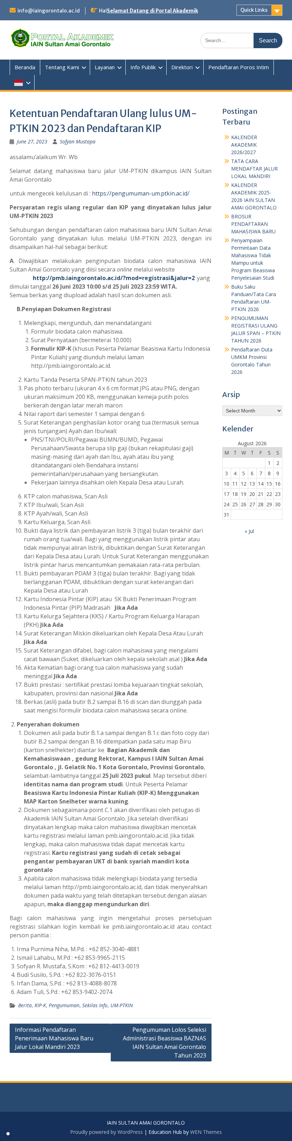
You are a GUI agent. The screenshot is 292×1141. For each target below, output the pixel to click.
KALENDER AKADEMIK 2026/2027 (244, 145)
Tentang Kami (62, 67)
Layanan (105, 67)
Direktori (182, 67)
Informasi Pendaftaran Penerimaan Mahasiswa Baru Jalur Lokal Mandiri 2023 (54, 1038)
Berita (25, 1005)
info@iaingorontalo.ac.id (48, 10)
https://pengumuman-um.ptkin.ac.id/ (140, 193)
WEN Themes (206, 1132)
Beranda (25, 67)
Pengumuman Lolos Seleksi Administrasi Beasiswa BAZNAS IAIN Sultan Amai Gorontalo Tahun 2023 (164, 1042)
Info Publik (143, 67)
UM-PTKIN (121, 1005)
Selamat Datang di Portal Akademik (152, 10)
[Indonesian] (22, 82)
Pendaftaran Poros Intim (238, 67)
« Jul (249, 531)
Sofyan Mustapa (77, 141)
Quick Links (253, 10)
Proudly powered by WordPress (106, 1132)
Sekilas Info (95, 1005)
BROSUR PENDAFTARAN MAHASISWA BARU (253, 224)
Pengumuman (64, 1005)
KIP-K (40, 1005)
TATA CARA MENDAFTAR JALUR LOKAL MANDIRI (254, 168)
